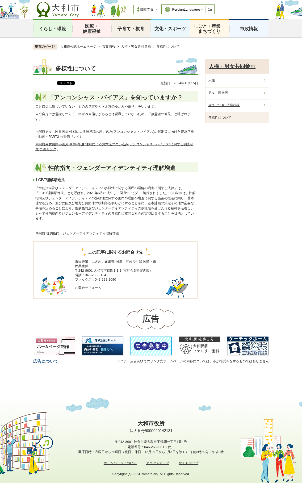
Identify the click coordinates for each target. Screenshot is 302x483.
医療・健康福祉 (92, 29)
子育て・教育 (130, 28)
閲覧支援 (147, 9)
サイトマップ (188, 463)
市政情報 (249, 28)
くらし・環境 (52, 28)
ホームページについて (120, 463)
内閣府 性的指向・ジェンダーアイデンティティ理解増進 (77, 233)
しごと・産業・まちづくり (209, 29)
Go (210, 10)
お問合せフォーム (88, 288)
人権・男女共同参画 (136, 46)
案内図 (145, 270)
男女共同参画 (218, 93)
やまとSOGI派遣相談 (224, 105)
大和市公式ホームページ (78, 46)
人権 (211, 80)
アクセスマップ (157, 463)
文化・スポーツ (170, 28)
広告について (46, 361)
